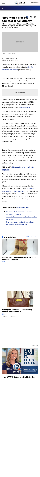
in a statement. (25, 107)
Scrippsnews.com (22, 207)
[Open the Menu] (3, 2)
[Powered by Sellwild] (35, 345)
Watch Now (34, 2)
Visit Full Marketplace (32, 237)
